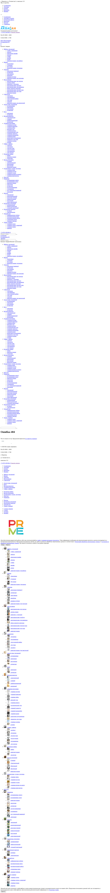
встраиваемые (11, 106)
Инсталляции (7, 79)
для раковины (11, 97)
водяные (9, 210)
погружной (10, 200)
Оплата (6, 8)
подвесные (10, 72)
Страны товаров (8, 508)
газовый (9, 119)
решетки (9, 228)
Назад (2, 544)
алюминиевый (11, 205)
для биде (9, 101)
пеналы (9, 55)
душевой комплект (12, 126)
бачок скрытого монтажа (14, 88)
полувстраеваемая (12, 187)
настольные (10, 109)
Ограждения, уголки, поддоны (12, 168)
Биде (5, 111)
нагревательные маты (13, 216)
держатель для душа (12, 139)
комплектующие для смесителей (16, 103)
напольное (10, 113)
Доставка (6, 7)
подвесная (10, 186)
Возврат (6, 11)
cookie (39, 540)
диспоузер (10, 158)
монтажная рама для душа (14, 91)
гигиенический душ (12, 132)
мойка (8, 155)
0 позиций (3, 235)
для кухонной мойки (12, 98)
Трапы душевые (8, 222)
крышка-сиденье (11, 76)
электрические (11, 212)
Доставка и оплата (9, 18)
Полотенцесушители (9, 209)
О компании (7, 5)
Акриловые (10, 63)
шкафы (9, 58)
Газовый (9, 161)
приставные (10, 74)
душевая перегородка (13, 176)
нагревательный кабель (13, 218)
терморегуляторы (12, 221)
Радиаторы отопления (10, 203)
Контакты (6, 10)
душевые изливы (11, 141)
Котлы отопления (9, 159)
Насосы (6, 193)
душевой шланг (11, 136)
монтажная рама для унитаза (15, 81)
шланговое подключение (14, 138)
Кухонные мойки (8, 154)
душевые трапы (11, 226)
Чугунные (10, 66)
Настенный (10, 165)
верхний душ (10, 129)
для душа (9, 100)
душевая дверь (11, 170)
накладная (10, 184)
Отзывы (6, 511)
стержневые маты (12, 219)
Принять (3, 891)
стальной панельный (13, 208)
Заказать (3, 238)
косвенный (10, 122)
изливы (9, 142)
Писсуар (6, 177)
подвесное (10, 114)
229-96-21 (6, 32)
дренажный (10, 194)
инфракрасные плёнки (13, 215)
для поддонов (11, 149)
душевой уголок (11, 173)
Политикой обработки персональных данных (87, 541)
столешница (10, 189)
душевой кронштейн (12, 135)
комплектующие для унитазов (15, 78)
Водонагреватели (8, 116)
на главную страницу (31, 438)
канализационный (12, 196)
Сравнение (7, 24)
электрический (11, 117)
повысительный (11, 199)
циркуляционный (12, 202)
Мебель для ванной (9, 49)
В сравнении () (5, 42)
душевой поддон (11, 171)
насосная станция (12, 197)
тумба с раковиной (12, 50)
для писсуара (10, 148)
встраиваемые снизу (12, 181)
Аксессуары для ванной (10, 104)
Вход (2, 40)
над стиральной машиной (14, 190)
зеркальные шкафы (12, 53)
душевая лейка (11, 127)
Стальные (9, 65)
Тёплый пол (7, 213)
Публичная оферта (9, 19)
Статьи (6, 510)
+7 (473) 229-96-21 (6, 232)
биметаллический (12, 206)
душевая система (11, 125)
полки (8, 59)
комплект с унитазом (13, 84)
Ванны (6, 62)
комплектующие (11, 93)
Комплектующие (11, 167)
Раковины (6, 178)
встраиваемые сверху (13, 180)
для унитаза (10, 152)
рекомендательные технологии (50, 540)
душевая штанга (11, 130)
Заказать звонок (15, 32)
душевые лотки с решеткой (14, 225)
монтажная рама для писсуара (15, 90)
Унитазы (6, 69)
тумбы (9, 56)
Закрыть (8, 544)
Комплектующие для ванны (14, 68)
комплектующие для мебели (15, 60)
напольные (10, 107)
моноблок (9, 75)
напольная (10, 192)
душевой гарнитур (12, 133)
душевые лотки (11, 224)
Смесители (7, 94)
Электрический (11, 162)
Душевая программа (9, 123)
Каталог (6, 22)
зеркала (9, 52)
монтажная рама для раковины (15, 87)
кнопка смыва (11, 82)
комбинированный (12, 120)
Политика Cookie (54, 890)
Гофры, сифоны (8, 143)
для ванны (10, 95)
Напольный (10, 164)
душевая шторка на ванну (14, 174)
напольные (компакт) (13, 71)
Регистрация (7, 40)
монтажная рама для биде (14, 85)
